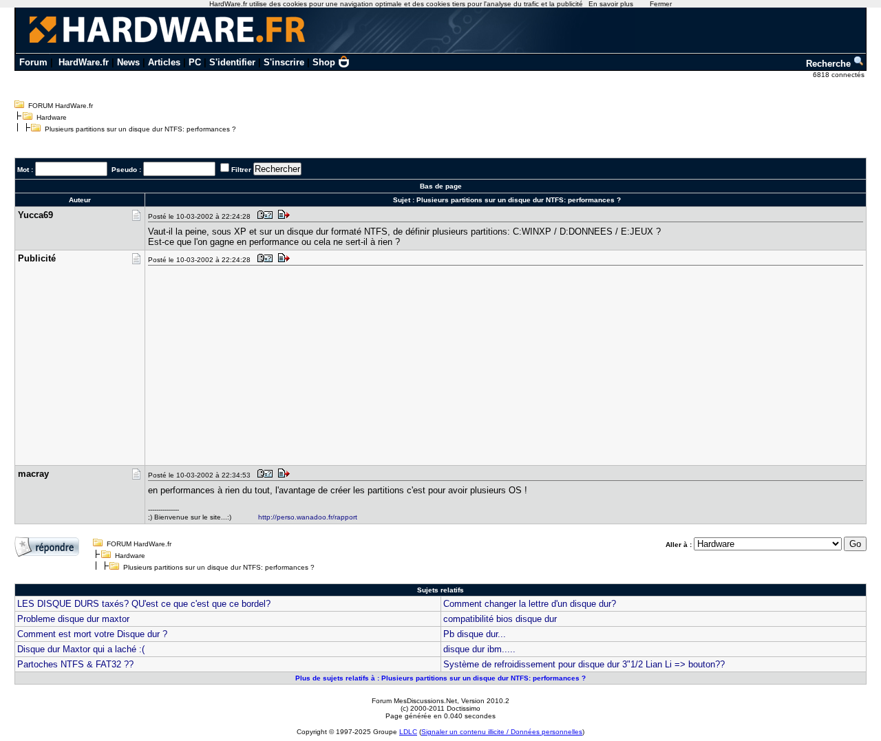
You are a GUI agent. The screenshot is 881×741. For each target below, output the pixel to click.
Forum (33, 62)
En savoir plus (610, 4)
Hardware (51, 117)
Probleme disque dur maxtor (73, 619)
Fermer (661, 4)
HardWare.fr (84, 62)
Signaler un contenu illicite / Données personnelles (501, 731)
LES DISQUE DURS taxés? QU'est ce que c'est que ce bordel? (143, 604)
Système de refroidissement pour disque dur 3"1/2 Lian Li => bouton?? (584, 664)
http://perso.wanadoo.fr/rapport (307, 517)
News (128, 62)
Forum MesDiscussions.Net (414, 701)
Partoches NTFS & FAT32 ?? (75, 664)
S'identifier (232, 62)
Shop (323, 62)
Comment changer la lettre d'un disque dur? (529, 604)
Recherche (829, 63)
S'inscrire (284, 62)
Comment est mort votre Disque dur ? (92, 634)
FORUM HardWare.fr (60, 105)
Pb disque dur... (474, 634)
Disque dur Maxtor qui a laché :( (81, 649)
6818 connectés (840, 74)
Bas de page (441, 186)
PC (195, 62)
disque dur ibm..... (479, 649)
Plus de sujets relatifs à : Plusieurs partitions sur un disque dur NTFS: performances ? (440, 678)
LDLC (408, 731)
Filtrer (241, 169)
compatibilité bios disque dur (500, 619)
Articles (164, 62)
